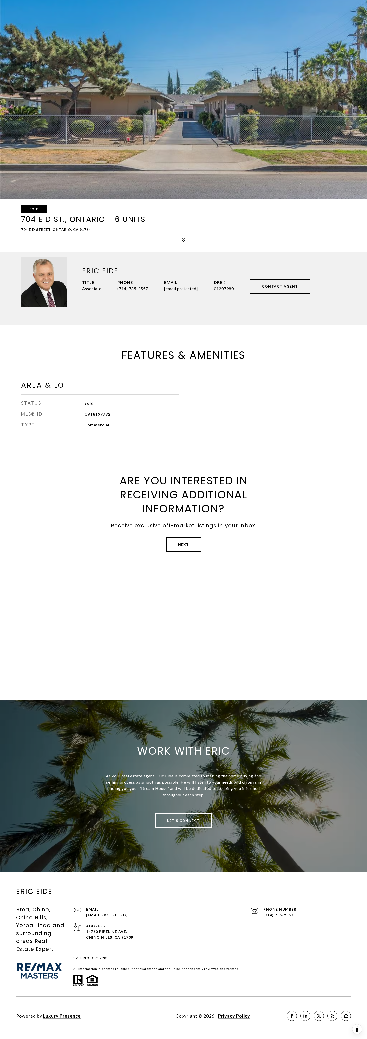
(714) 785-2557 (132, 288)
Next (183, 544)
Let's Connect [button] (183, 820)
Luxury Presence (62, 1016)
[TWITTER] (319, 1016)
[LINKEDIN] (305, 1016)
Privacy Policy (234, 1016)
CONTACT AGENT (280, 286)
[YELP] (332, 1016)
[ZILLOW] (346, 1016)
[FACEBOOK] (292, 1016)
